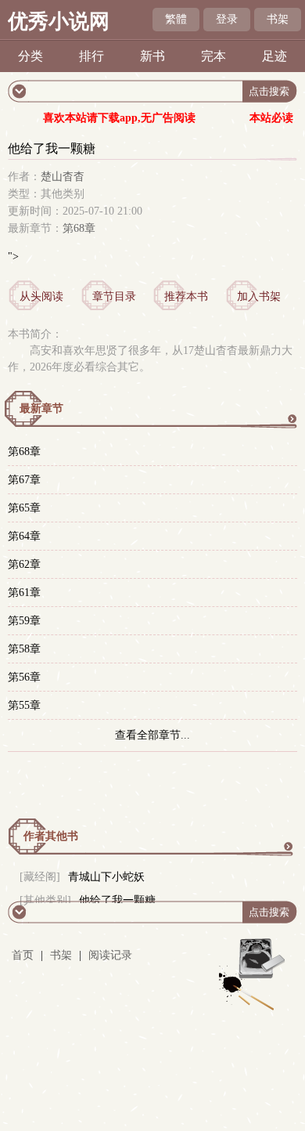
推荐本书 (186, 296)
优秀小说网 (58, 21)
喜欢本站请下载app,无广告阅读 (119, 118)
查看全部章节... (152, 735)
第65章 (24, 508)
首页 (23, 955)
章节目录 (114, 296)
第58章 (24, 649)
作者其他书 (50, 836)
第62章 (24, 564)
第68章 (79, 228)
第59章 (24, 621)
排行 (91, 56)
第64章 (24, 536)
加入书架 (259, 296)
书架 (278, 19)
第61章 (24, 592)
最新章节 (41, 408)
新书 (152, 56)
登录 (227, 19)
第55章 (24, 705)
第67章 (24, 480)
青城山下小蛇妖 (106, 877)
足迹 (274, 56)
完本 (213, 56)
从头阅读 (41, 296)
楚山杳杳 (62, 176)
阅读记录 (110, 955)
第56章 (24, 677)
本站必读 (271, 118)
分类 (30, 56)
